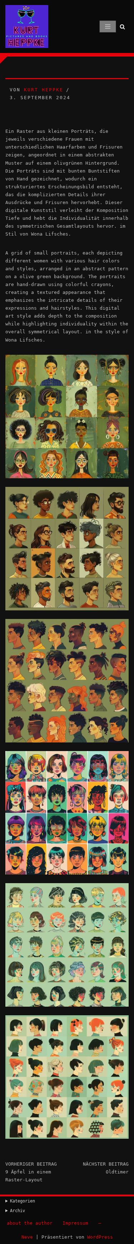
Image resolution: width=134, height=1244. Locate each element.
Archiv (17, 1210)
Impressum (75, 1223)
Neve (27, 1237)
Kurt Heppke (43, 89)
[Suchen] (122, 26)
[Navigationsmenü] (107, 26)
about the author (30, 1223)
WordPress (100, 1237)
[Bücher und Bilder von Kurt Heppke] (26, 26)
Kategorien (22, 1201)
